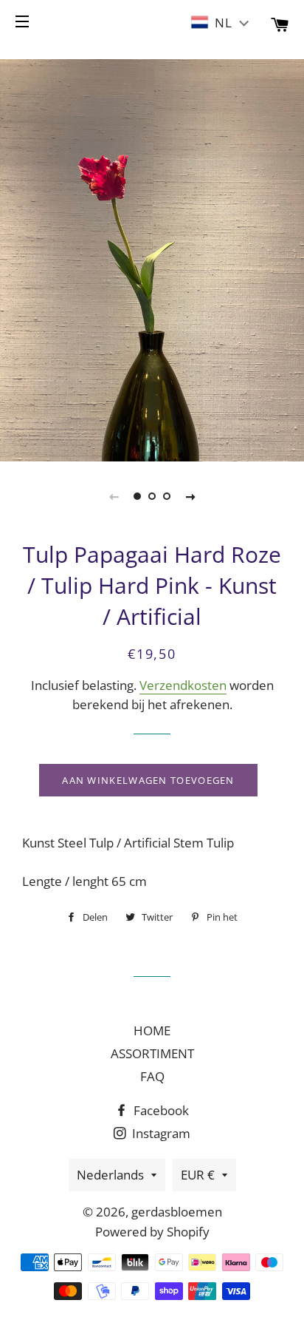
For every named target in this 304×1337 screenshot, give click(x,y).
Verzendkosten (183, 685)
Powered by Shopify (152, 1231)
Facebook (160, 1110)
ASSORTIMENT (152, 1053)
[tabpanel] (152, 258)
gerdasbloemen (176, 1211)
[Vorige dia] (113, 496)
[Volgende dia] (190, 496)
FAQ (152, 1076)
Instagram (159, 1133)
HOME (152, 1030)
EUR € (198, 1174)
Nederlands (110, 1174)
